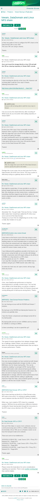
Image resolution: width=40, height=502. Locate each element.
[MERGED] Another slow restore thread (14, 233)
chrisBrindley (5, 228)
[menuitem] (36, 8)
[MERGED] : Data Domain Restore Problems (15, 299)
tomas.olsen (4, 179)
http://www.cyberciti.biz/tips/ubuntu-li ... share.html (17, 88)
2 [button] (23, 29)
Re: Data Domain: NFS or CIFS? (12, 421)
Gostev (3, 352)
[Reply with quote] (36, 34)
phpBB (15, 498)
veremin (4, 332)
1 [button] (21, 29)
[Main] (20, 3)
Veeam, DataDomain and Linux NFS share (17, 18)
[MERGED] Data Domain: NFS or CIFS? (14, 390)
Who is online (6, 486)
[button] (19, 29)
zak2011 (4, 33)
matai (3, 385)
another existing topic (31, 469)
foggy (3, 55)
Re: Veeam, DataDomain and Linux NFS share (18, 38)
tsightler (4, 152)
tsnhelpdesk (4, 295)
